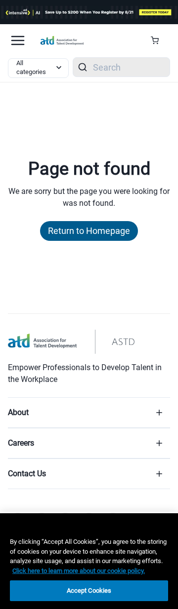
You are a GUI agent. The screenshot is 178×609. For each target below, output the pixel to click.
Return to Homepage (89, 231)
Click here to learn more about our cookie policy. (78, 570)
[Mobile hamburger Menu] (18, 40)
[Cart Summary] (158, 40)
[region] (89, 561)
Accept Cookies (89, 590)
